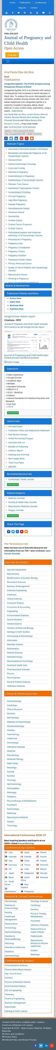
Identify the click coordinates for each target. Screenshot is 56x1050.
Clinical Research (14, 709)
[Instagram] (52, 1045)
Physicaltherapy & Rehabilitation (21, 801)
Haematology (13, 734)
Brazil (10, 877)
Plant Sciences (13, 677)
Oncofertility (13, 216)
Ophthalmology (14, 784)
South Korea (9, 883)
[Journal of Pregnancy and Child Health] (11, 25)
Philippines (29, 891)
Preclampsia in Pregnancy (20, 239)
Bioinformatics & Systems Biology (22, 578)
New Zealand (25, 886)
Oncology (11, 780)
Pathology (11, 792)
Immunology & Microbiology (20, 636)
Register (22, 8)
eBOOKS (12, 467)
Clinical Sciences (14, 599)
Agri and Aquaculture (16, 569)
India (26, 869)
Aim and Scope (15, 426)
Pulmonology (13, 809)
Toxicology (12, 825)
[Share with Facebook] (8, 531)
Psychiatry (12, 805)
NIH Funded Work (16, 458)
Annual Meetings (26, 843)
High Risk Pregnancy (17, 200)
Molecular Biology (15, 759)
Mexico (43, 869)
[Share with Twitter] (13, 531)
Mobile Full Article (34, 134)
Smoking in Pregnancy (18, 278)
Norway (43, 873)
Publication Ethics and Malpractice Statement (28, 430)
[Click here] (6, 12)
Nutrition (11, 776)
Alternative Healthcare (15, 947)
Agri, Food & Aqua (13, 973)
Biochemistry (13, 574)
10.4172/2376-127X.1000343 (22, 127)
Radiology (11, 813)
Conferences (40, 2)
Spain (26, 852)
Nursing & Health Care (17, 665)
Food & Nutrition (14, 619)
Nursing (10, 771)
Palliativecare (36, 936)
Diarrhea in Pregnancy (18, 172)
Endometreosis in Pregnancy (21, 176)
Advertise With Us (16, 442)
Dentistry (11, 713)
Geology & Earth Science (18, 632)
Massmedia (10, 1007)
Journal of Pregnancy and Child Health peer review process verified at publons (26, 356)
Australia (12, 856)
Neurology (12, 767)
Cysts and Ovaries (16, 168)
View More (12, 413)
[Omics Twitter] (18, 12)
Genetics (11, 730)
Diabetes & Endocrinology (19, 722)
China (26, 860)
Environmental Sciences (18, 615)
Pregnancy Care (15, 243)
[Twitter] (41, 1045)
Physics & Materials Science (17, 982)
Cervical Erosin (15, 160)
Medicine (11, 751)
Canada (27, 856)
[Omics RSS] (31, 12)
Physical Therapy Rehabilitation (38, 915)
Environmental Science (15, 986)
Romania (44, 877)
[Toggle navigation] (8, 61)
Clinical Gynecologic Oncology (22, 164)
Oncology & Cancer (39, 901)
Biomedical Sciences (16, 582)
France (27, 865)
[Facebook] (35, 1045)
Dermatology (13, 717)
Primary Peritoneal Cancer (20, 263)
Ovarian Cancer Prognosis (20, 224)
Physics (10, 673)
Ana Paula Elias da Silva (15, 114)
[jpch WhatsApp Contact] (50, 12)
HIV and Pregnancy (17, 196)
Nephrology (12, 763)
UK (9, 869)
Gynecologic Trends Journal (21, 479)
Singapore (29, 873)
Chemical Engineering (17, 590)
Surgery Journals (16, 510)
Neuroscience (11, 924)
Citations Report (15, 450)
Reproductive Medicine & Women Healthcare (39, 943)
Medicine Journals (16, 498)
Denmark (44, 865)
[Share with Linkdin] (17, 531)
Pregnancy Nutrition (17, 255)
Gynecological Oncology (19, 192)
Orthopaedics (13, 788)
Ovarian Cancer (15, 220)
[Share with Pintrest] (21, 531)
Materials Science (15, 644)
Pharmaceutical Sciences (18, 669)
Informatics (12, 640)
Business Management (15, 1003)
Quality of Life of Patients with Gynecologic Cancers (28, 269)
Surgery (10, 821)
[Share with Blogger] (26, 531)
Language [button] (12, 55)
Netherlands (10, 891)
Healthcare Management (11, 918)
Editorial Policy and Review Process (20, 1040)
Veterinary (9, 994)
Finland (43, 860)
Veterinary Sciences (16, 686)
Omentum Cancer (16, 212)
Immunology (12, 742)
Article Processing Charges (20, 438)
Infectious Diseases (16, 747)
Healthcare (12, 738)
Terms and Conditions (14, 1034)
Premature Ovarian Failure (20, 259)
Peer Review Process (17, 434)
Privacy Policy (10, 1037)
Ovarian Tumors (15, 228)
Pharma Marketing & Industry (18, 969)
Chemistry (11, 594)
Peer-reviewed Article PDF (15, 134)
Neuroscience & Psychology (20, 661)
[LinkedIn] (46, 1045)
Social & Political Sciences (18, 682)
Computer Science (15, 603)
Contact (34, 8)
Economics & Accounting (18, 607)
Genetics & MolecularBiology (13, 937)
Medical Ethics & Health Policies (38, 930)
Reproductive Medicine (17, 817)
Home (12, 2)
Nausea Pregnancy (16, 204)
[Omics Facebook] (12, 12)
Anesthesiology (14, 701)
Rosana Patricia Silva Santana (25, 117)
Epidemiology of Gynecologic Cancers (25, 180)
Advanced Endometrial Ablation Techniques (28, 149)
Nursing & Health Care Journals (22, 502)
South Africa (25, 878)
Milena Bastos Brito (33, 120)
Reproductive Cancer (17, 274)
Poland (43, 852)
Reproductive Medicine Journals (22, 506)
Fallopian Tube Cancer (18, 184)
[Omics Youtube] (43, 12)
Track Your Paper (16, 462)
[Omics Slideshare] (37, 12)
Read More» (17, 111)
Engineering (12, 611)
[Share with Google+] (21, 138)
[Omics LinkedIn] (25, 12)
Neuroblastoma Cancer (18, 208)
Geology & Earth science (16, 1011)
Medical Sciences (15, 652)
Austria (43, 856)
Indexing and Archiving (18, 454)
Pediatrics (11, 796)
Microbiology (13, 755)
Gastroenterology (13, 932)
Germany (12, 865)
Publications (25, 2)
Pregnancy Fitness (16, 251)
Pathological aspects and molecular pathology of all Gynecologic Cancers (25, 234)
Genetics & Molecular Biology (20, 628)
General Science (14, 624)
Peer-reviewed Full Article (23, 131)
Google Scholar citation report (19, 316)
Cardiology (12, 705)
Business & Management (18, 586)
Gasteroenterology (15, 726)
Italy (10, 860)
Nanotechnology (14, 657)
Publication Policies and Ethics (23, 293)
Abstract (8, 131)
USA (10, 852)
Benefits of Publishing (18, 446)
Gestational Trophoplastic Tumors (23, 188)
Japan (11, 873)
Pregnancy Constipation (19, 247)
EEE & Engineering (13, 990)
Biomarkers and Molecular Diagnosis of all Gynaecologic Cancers (27, 154)
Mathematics (13, 648)
